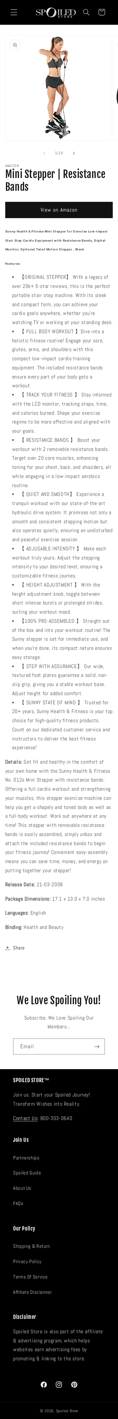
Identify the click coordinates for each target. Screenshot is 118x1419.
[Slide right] (74, 153)
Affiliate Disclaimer (32, 1292)
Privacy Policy (27, 1261)
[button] (13, 12)
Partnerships (26, 1158)
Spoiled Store (67, 1411)
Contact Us (25, 1118)
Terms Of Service (30, 1277)
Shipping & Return (31, 1246)
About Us (22, 1188)
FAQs (18, 1203)
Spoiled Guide (27, 1173)
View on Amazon (59, 210)
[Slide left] (44, 153)
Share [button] (19, 948)
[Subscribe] (97, 1046)
